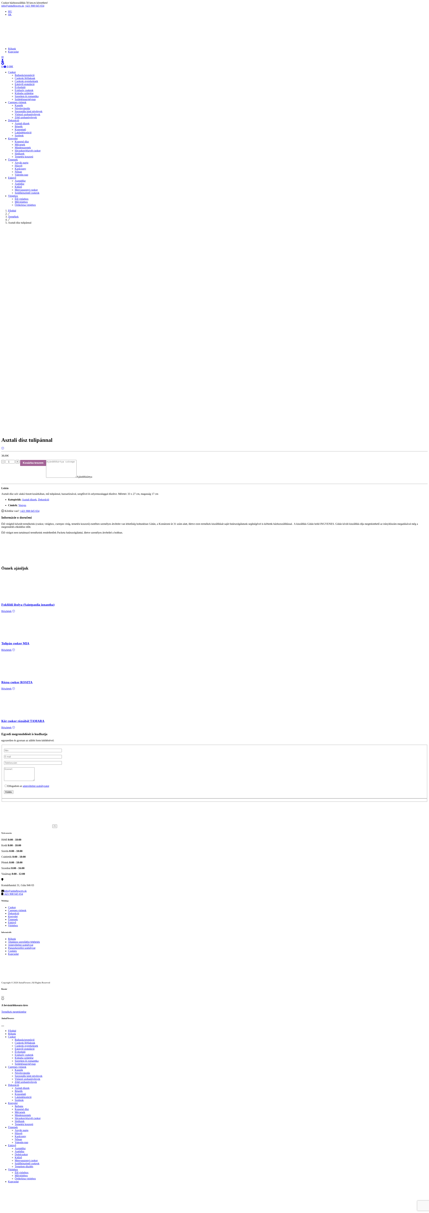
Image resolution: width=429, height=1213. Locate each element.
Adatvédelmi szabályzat (20, 944)
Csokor (12, 907)
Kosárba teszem (33, 462)
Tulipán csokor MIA (15, 643)
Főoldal (12, 210)
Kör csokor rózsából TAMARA (22, 721)
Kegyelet (13, 916)
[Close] (2, 996)
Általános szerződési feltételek (24, 941)
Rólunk (12, 938)
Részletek (6, 611)
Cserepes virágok (17, 910)
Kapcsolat (13, 954)
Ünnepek (13, 919)
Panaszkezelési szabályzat (21, 947)
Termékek (13, 216)
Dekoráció (43, 499)
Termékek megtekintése (13, 1011)
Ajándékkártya (84, 476)
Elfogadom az (28, 786)
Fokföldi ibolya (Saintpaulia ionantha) (27, 604)
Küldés (8, 792)
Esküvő (12, 922)
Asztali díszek (29, 499)
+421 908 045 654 (34, 5)
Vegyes (22, 505)
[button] (2, 57)
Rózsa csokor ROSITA (17, 682)
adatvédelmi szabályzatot (36, 786)
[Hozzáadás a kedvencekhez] (2, 448)
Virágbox (13, 925)
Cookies (12, 951)
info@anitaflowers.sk (12, 5)
